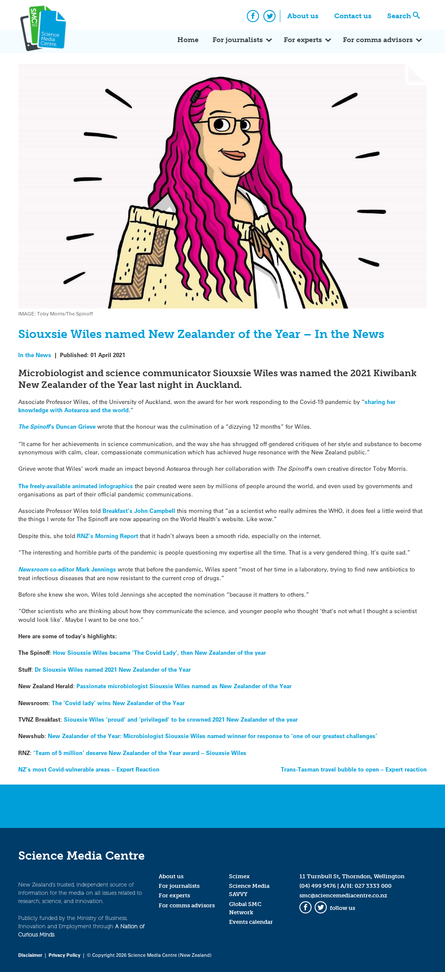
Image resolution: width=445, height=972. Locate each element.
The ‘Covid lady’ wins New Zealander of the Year (118, 702)
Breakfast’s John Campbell (139, 510)
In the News (34, 354)
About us (303, 16)
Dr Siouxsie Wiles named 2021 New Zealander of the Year (113, 669)
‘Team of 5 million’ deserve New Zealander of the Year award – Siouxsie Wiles (139, 752)
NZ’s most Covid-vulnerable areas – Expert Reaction (88, 769)
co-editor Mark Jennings (67, 569)
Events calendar (251, 922)
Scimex (239, 876)
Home (188, 40)
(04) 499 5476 (317, 886)
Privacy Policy (64, 955)
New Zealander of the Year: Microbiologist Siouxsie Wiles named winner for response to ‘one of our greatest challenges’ (212, 735)
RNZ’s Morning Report (107, 535)
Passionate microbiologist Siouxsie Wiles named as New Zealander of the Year (184, 686)
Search (399, 16)
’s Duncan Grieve (57, 426)
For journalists (238, 40)
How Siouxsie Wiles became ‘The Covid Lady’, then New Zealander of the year (159, 652)
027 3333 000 (373, 886)
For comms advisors (378, 40)
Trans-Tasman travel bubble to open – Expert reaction (354, 769)
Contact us (353, 16)
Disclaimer (30, 955)
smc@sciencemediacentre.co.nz (343, 895)
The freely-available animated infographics (75, 485)
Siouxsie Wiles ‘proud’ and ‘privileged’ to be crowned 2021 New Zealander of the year (181, 719)
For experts (303, 40)
